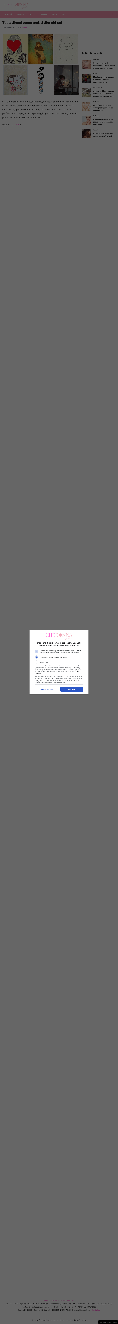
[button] (59, 662)
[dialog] (59, 662)
